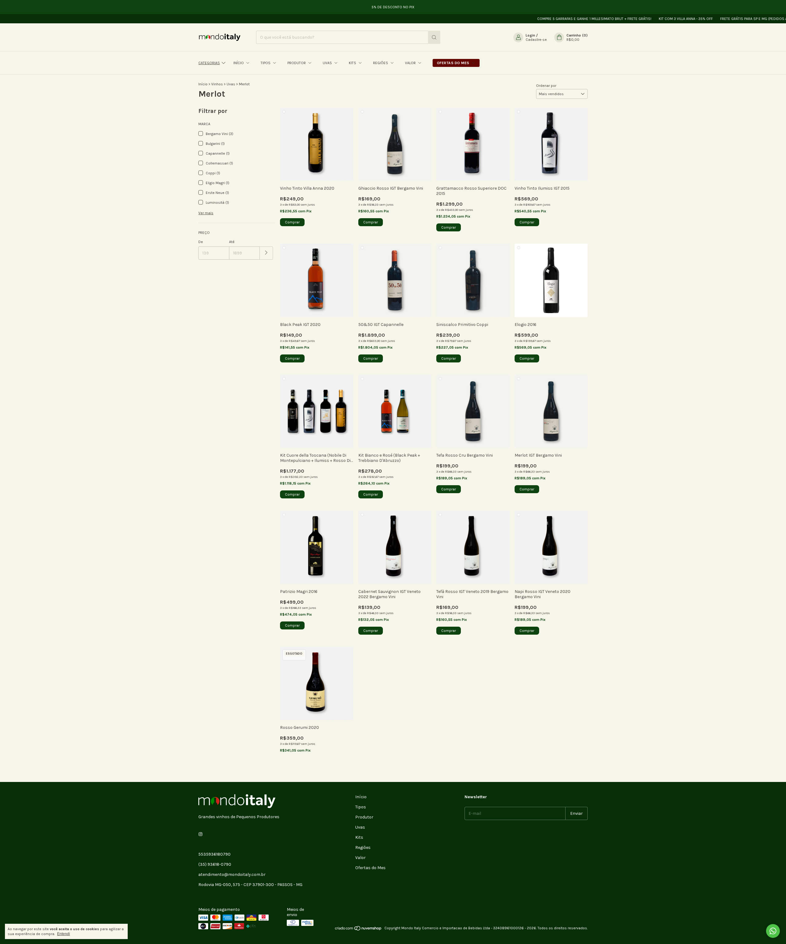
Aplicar (266, 253)
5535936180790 (214, 854)
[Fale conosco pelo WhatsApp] (773, 931)
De (200, 242)
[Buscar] (434, 37)
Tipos (266, 63)
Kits (353, 63)
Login (530, 35)
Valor (411, 63)
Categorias (209, 63)
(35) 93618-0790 (214, 864)
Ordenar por (546, 85)
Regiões (381, 63)
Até (232, 242)
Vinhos (217, 84)
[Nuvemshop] (358, 929)
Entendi (63, 934)
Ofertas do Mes (454, 63)
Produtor (297, 63)
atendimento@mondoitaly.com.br (232, 874)
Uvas (328, 63)
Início (239, 63)
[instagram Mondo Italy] (200, 834)
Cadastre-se (536, 39)
